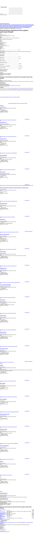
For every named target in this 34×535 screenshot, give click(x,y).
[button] (17, 19)
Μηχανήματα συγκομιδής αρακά (13, 26)
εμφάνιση (1, 72)
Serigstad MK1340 (3, 155)
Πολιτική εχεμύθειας (10, 522)
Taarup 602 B (2, 299)
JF (15, 28)
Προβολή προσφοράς (3, 502)
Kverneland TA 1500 (4, 348)
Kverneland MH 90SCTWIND (5, 284)
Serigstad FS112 (3, 332)
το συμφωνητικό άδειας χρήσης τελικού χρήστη (26, 88)
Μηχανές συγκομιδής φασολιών (23, 26)
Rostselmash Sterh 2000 (4, 414)
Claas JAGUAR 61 (3, 399)
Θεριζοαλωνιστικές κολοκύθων (29, 25)
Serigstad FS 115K (3, 429)
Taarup (20, 28)
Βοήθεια (6, 519)
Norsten (1, 461)
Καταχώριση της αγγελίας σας (4, 84)
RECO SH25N (2, 383)
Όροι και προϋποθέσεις (3, 522)
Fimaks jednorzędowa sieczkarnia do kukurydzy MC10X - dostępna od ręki (14, 187)
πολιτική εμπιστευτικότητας (14, 88)
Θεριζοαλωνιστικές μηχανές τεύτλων (19, 25)
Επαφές (8, 519)
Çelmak (1, 365)
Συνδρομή (1, 87)
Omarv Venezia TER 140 (4, 234)
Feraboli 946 (2, 219)
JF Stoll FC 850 (3, 251)
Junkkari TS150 (3, 315)
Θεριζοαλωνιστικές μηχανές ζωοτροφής (8, 25)
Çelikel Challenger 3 (4, 493)
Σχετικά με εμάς (2, 519)
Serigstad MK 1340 (3, 203)
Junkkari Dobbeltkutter (4, 445)
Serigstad (17, 28)
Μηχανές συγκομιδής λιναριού (10, 27)
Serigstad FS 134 (3, 268)
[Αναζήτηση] (15, 11)
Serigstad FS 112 (3, 122)
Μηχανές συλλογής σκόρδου (19, 27)
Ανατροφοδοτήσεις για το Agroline (25, 522)
